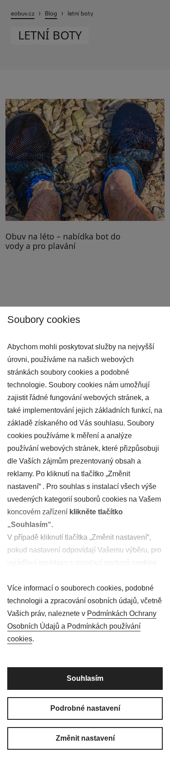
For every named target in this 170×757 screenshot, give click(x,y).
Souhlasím (85, 678)
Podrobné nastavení (85, 708)
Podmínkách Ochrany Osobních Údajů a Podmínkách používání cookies (81, 626)
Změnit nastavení (85, 738)
